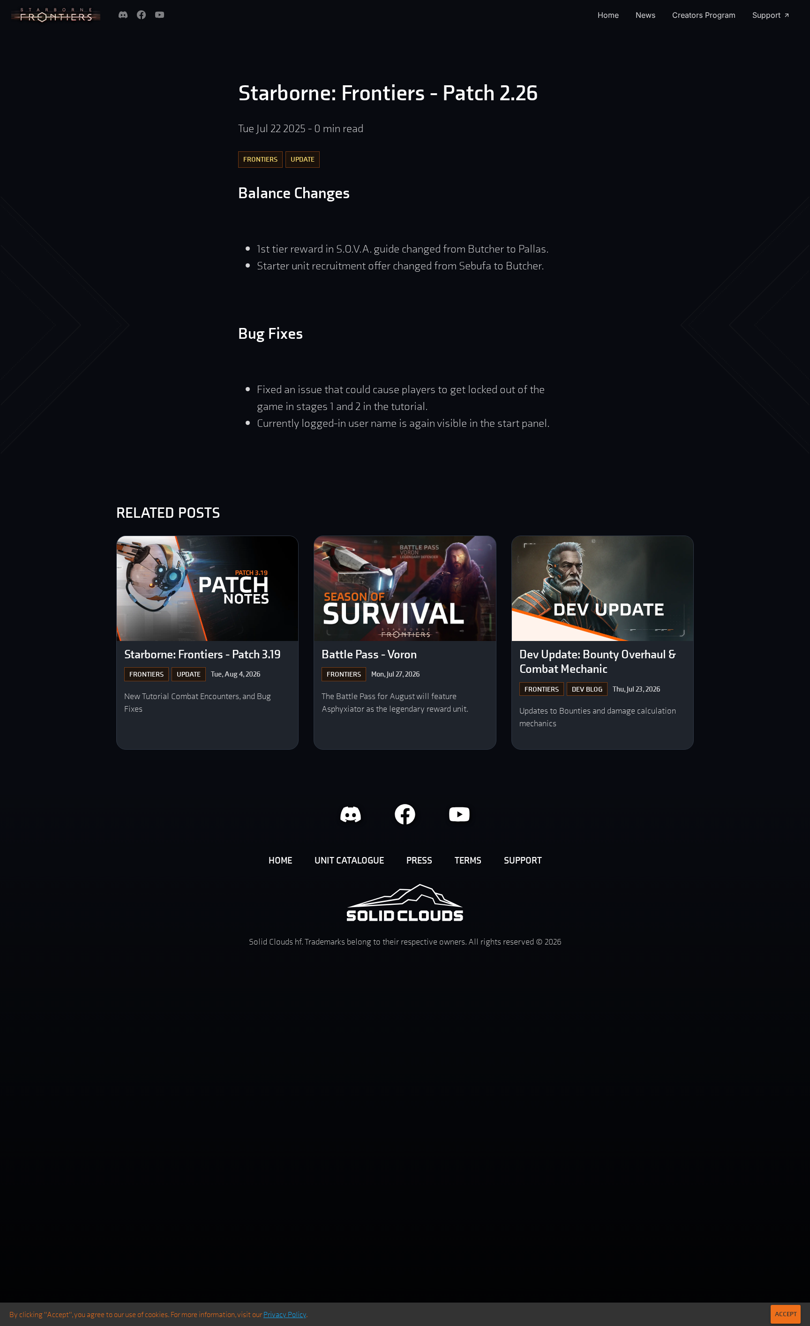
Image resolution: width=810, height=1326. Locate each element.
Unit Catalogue (349, 860)
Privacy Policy (284, 1314)
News (645, 15)
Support (766, 15)
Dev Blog (587, 689)
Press (419, 860)
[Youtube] (159, 14)
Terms (468, 860)
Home (608, 15)
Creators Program (703, 15)
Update (303, 159)
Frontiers (260, 159)
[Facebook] (141, 14)
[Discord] (123, 14)
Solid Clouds (405, 902)
